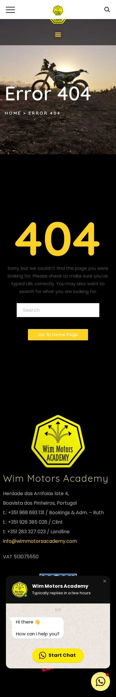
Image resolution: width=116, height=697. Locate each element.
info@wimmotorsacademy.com (40, 541)
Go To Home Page (58, 334)
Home (13, 113)
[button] (58, 34)
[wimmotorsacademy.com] (58, 10)
